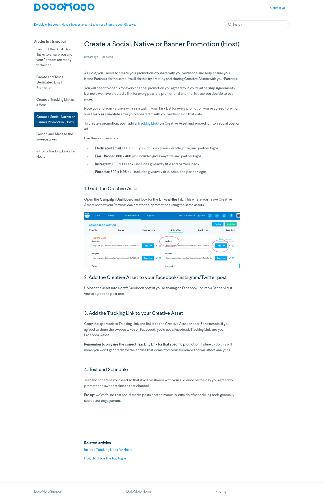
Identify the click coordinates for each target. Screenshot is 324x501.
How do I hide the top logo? (105, 458)
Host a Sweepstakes (74, 24)
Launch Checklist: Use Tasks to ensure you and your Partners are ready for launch (54, 57)
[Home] (64, 10)
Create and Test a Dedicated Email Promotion (49, 83)
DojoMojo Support (46, 24)
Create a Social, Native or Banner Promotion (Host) (55, 119)
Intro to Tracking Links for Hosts (55, 154)
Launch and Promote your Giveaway (113, 24)
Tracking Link (147, 123)
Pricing (221, 491)
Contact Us (277, 7)
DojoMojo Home (139, 491)
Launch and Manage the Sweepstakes (54, 137)
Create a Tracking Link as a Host (55, 102)
